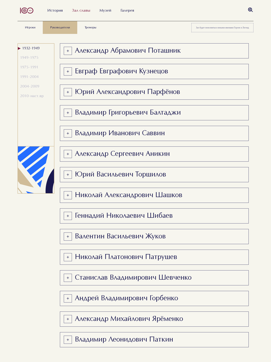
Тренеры (90, 27)
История (55, 10)
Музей (105, 10)
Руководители (60, 27)
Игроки (30, 27)
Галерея (127, 10)
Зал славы (81, 10)
